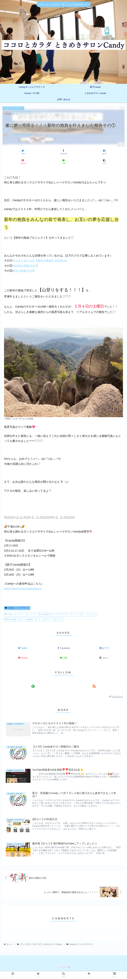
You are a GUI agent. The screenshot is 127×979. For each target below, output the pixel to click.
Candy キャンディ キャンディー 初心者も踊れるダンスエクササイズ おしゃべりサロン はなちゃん (51, 614)
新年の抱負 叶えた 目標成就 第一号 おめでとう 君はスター (35, 619)
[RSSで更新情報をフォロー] (94, 686)
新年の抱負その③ (23, 270)
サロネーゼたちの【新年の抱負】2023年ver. (40, 260)
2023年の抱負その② (25, 265)
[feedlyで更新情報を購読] (33, 686)
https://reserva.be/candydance (22, 588)
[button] (117, 508)
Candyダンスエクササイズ (18, 608)
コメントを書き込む (63, 932)
